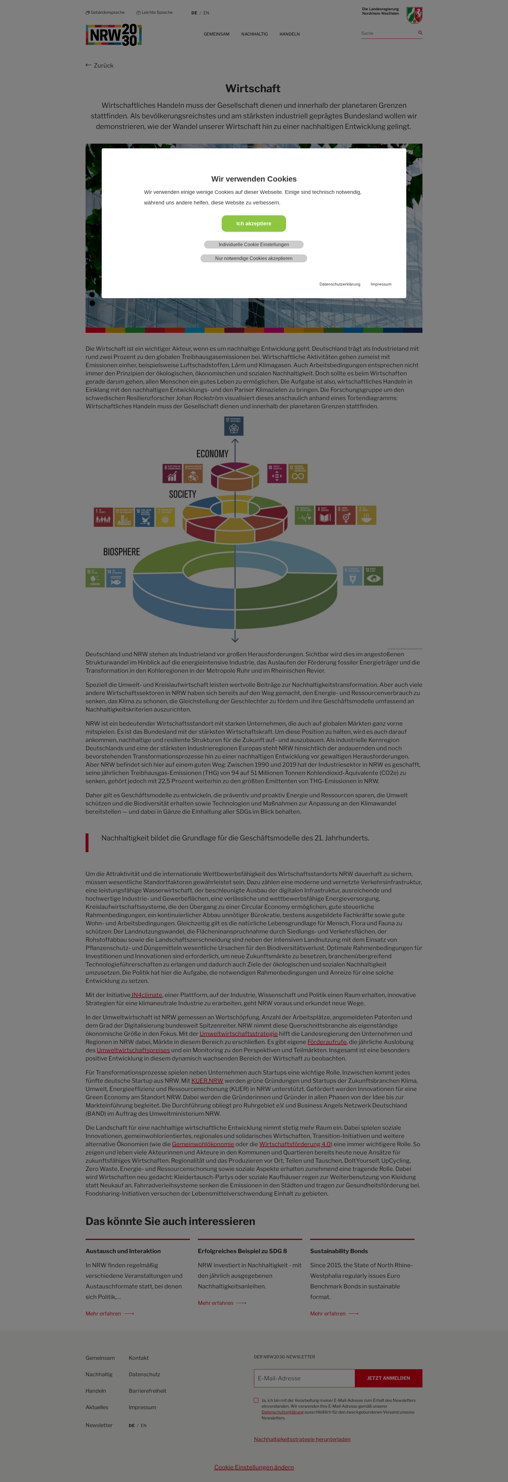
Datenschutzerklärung (340, 284)
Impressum (381, 284)
